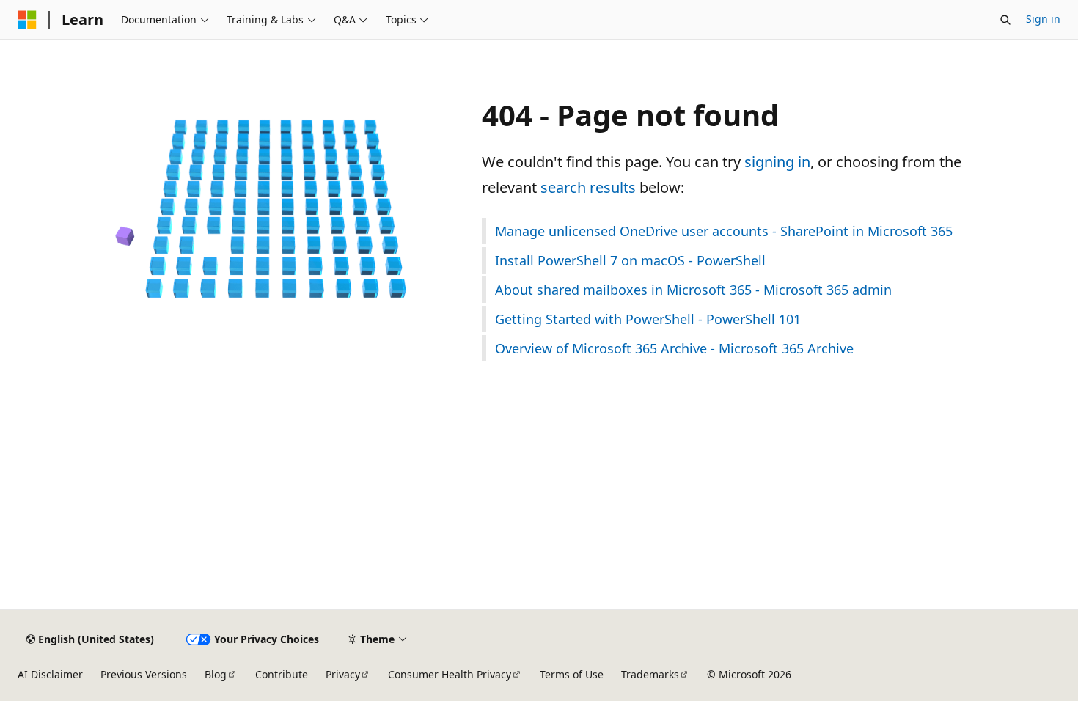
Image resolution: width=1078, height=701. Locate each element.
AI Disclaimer (50, 674)
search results (588, 187)
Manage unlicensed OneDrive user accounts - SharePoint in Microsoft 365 (724, 231)
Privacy (343, 674)
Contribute (281, 674)
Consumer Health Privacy (449, 674)
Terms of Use (572, 674)
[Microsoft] (27, 19)
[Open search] (1005, 20)
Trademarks (650, 674)
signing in (777, 162)
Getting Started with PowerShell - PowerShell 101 (648, 319)
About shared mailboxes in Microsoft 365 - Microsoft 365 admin (693, 289)
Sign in (1043, 19)
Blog (216, 674)
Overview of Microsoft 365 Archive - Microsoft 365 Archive (674, 348)
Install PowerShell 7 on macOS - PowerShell (630, 260)
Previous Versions (143, 674)
